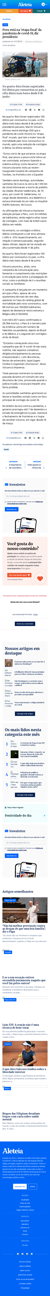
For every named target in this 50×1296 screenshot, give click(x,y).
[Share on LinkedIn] (30, 110)
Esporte (8, 1044)
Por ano (25, 1245)
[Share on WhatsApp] (43, 110)
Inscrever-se (12, 509)
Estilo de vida (25, 1203)
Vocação (8, 952)
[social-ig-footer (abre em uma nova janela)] (32, 1254)
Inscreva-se (25, 1228)
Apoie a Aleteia (25, 1266)
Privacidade (25, 1288)
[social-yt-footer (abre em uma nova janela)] (18, 1254)
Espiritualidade (25, 1206)
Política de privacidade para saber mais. (25, 503)
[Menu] (9, 4)
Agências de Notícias (33, 41)
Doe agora (24, 11)
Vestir (25, 1231)
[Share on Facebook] (26, 110)
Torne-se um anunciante (25, 1279)
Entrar (32, 1186)
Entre (35, 614)
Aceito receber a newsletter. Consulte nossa (25, 503)
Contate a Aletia (25, 1284)
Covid (6, 449)
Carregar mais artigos (25, 714)
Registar (9, 11)
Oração (40, 11)
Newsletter (25, 1221)
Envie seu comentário (25, 624)
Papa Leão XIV (10, 900)
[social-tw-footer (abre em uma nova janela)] (27, 1254)
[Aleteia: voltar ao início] (25, 4)
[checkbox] (5, 502)
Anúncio (25, 1234)
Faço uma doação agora (18, 575)
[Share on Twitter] (35, 110)
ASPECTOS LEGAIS (25, 1275)
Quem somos (25, 1270)
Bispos (7, 1088)
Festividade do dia (18, 815)
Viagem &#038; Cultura (25, 1210)
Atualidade (6, 19)
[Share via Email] (39, 110)
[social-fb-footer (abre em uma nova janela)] (23, 1254)
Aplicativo (25, 1224)
